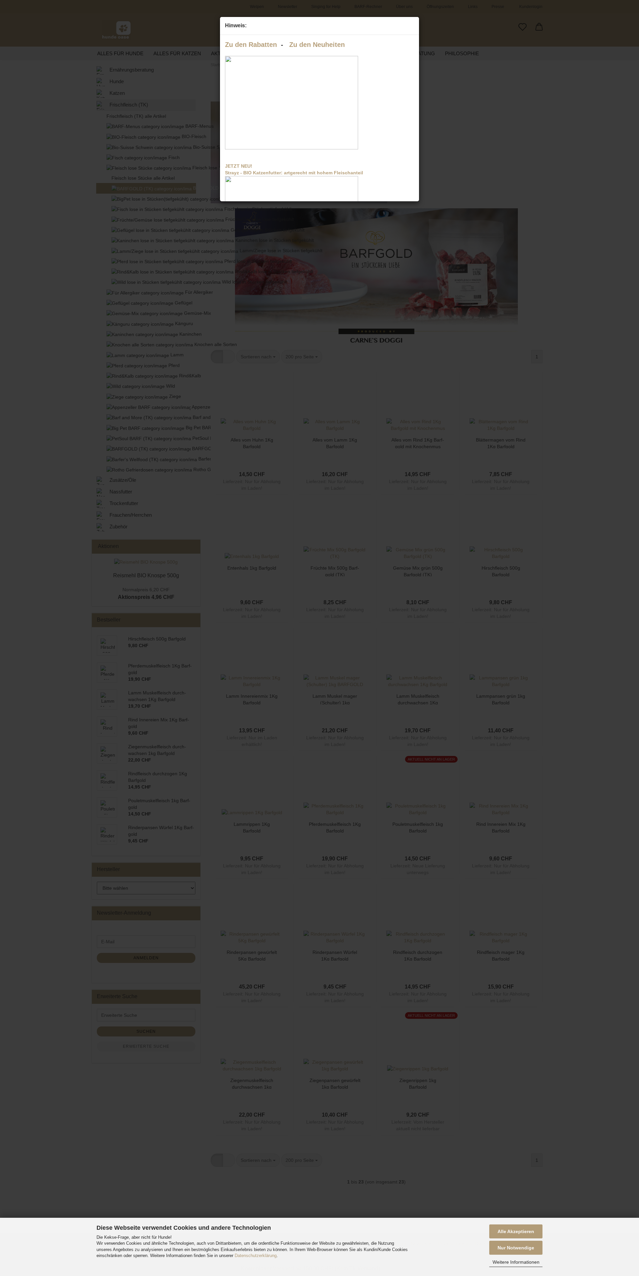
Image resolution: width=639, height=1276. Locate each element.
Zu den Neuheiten (317, 44)
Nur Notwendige (516, 1247)
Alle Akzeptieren (516, 1231)
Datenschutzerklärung (256, 1255)
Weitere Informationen (516, 1262)
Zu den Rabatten (251, 44)
